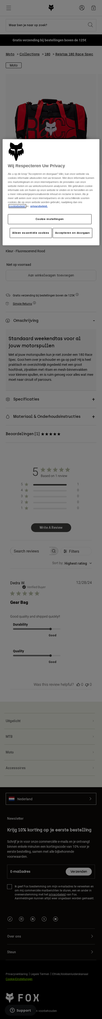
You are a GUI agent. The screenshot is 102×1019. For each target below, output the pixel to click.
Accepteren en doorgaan (72, 232)
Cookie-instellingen (50, 219)
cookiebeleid (17, 206)
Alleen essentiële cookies (30, 232)
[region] (51, 192)
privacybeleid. (39, 206)
